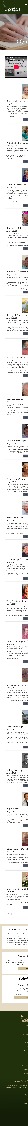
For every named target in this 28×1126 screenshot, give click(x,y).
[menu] (25, 4)
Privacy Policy (21, 1117)
